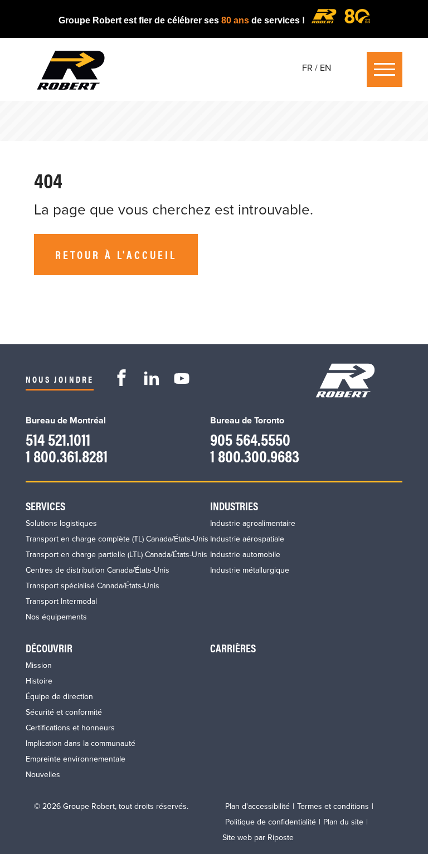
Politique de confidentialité (270, 822)
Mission (39, 665)
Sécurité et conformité (64, 712)
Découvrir (49, 648)
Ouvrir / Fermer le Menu (384, 69)
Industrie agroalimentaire (252, 523)
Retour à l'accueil (116, 254)
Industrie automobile (245, 554)
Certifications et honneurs (70, 728)
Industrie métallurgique (249, 570)
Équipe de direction (59, 696)
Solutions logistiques (61, 523)
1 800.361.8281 (67, 455)
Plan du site (343, 822)
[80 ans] (341, 20)
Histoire (39, 681)
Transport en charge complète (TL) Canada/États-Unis (117, 539)
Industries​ (234, 505)
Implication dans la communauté (80, 743)
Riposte (281, 837)
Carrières (233, 648)
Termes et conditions (333, 806)
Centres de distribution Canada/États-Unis (97, 570)
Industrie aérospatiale (247, 539)
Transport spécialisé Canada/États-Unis (92, 586)
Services (45, 505)
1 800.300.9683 (254, 455)
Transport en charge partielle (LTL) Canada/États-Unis (116, 554)
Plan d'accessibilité (257, 806)
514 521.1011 (58, 439)
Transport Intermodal (61, 601)
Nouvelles (43, 774)
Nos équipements (56, 617)
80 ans (236, 20)
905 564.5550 (250, 439)
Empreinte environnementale (75, 759)
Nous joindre (60, 379)
